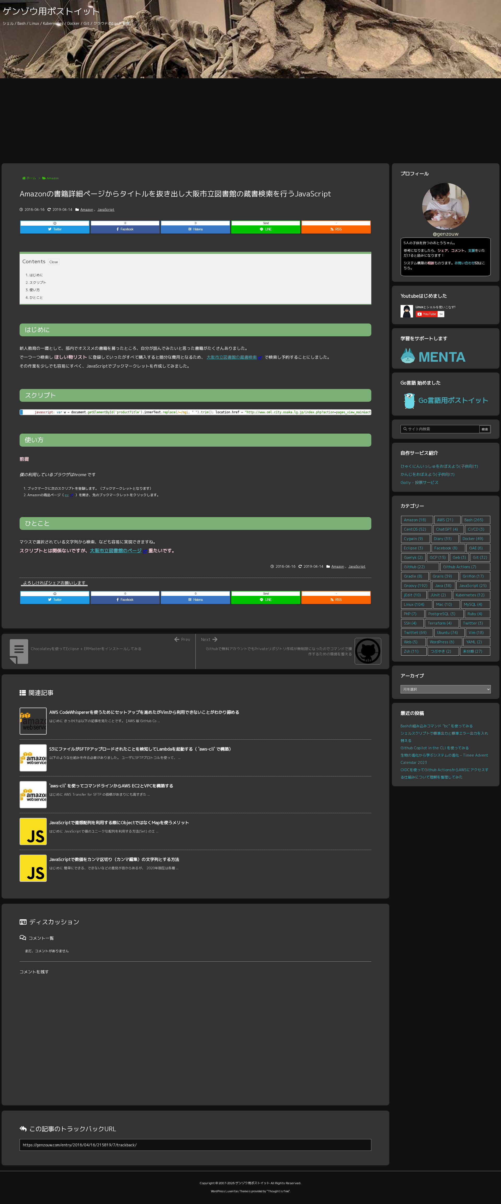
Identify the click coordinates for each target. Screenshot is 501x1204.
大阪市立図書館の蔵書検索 (232, 357)
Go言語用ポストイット (453, 400)
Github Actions (459, 566)
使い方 (33, 289)
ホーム (31, 178)
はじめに (34, 275)
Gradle (413, 576)
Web (411, 641)
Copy (364, 415)
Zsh (411, 651)
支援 (471, 250)
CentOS (415, 529)
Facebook (445, 548)
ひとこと (34, 297)
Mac (444, 604)
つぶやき (441, 651)
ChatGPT (447, 529)
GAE (476, 548)
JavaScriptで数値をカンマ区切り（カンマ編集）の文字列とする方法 (114, 859)
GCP (438, 557)
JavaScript (106, 209)
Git (480, 557)
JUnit (438, 594)
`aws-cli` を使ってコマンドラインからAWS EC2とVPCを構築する (111, 786)
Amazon (53, 178)
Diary (443, 538)
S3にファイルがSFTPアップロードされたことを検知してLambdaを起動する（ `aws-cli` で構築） (141, 749)
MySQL (473, 604)
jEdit (412, 594)
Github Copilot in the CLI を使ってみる (435, 747)
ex (67, 495)
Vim (476, 632)
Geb (459, 557)
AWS (445, 519)
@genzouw (446, 233)
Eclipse (413, 548)
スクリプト (36, 282)
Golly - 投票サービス (419, 482)
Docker (473, 538)
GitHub (414, 566)
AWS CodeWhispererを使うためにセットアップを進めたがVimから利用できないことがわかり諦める (144, 712)
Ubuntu (447, 632)
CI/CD (476, 529)
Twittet (415, 632)
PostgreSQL (441, 613)
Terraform (440, 623)
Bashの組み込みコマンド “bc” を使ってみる (437, 725)
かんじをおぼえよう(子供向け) (428, 474)
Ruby (475, 613)
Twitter (473, 623)
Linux (414, 604)
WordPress (442, 641)
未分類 (472, 651)
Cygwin (413, 538)
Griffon (473, 576)
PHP (410, 613)
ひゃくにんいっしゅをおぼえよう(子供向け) (439, 466)
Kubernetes (470, 594)
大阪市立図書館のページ (116, 550)
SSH (410, 623)
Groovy (415, 585)
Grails (442, 576)
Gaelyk (413, 557)
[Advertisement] (250, 117)
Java (443, 585)
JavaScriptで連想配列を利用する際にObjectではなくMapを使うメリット (119, 822)
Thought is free (278, 1191)
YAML (474, 641)
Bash (473, 519)
